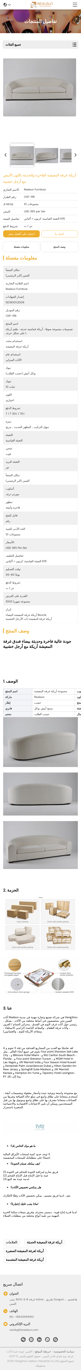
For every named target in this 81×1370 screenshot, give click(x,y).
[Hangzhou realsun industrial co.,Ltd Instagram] (31, 1340)
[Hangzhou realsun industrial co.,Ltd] (41, 5)
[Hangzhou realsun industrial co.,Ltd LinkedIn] (39, 1340)
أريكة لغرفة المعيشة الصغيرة (25, 1251)
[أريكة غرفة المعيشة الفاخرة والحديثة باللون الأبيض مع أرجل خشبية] (39, 99)
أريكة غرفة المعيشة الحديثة (44, 1242)
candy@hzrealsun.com (23, 1330)
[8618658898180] (47, 1340)
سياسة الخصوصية (64, 1351)
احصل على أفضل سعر (21, 234)
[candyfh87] (55, 1340)
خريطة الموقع (43, 1351)
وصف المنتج (59, 246)
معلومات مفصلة (21, 246)
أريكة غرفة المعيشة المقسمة (25, 1260)
